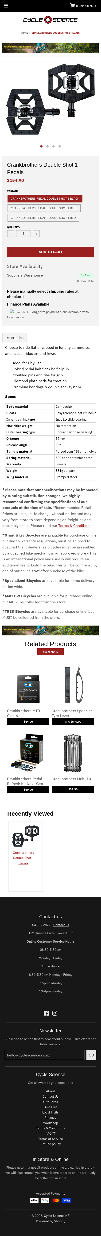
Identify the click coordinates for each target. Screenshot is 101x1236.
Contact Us (50, 1096)
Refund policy (50, 1144)
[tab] (14, 337)
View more (50, 651)
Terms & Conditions (74, 525)
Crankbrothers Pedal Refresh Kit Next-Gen (25, 781)
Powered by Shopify (50, 1221)
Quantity (13, 227)
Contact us (61, 925)
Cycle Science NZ (57, 1216)
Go (91, 1055)
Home (24, 32)
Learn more (15, 317)
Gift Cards (50, 1102)
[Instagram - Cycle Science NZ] (55, 1013)
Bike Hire (50, 1107)
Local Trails (50, 1112)
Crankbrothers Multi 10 (71, 778)
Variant (12, 191)
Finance (50, 1117)
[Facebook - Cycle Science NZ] (46, 1013)
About (50, 1091)
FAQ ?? (51, 1133)
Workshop (50, 1123)
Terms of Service (50, 1139)
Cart (86, 6)
